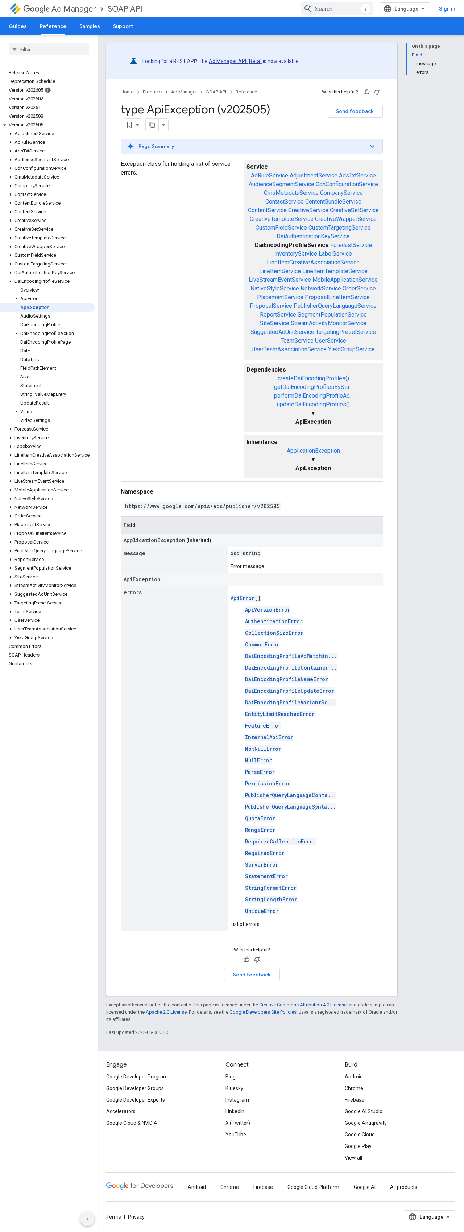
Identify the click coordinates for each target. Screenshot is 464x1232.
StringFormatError (271, 887)
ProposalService (271, 305)
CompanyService (341, 192)
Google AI (365, 1187)
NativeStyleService (274, 288)
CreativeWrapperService (346, 218)
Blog (230, 1077)
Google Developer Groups (135, 1088)
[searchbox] (49, 49)
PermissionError (267, 783)
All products (403, 1187)
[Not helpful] (377, 92)
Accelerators (121, 1111)
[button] (47, 125)
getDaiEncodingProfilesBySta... (313, 387)
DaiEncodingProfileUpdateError (289, 690)
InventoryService (295, 253)
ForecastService (351, 245)
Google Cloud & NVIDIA (131, 1123)
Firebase (354, 1100)
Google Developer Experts (135, 1100)
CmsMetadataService (291, 192)
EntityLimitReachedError (280, 714)
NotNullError (263, 748)
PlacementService (280, 297)
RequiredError (265, 853)
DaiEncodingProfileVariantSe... (290, 702)
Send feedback (355, 111)
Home (127, 92)
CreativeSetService (354, 210)
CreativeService (308, 210)
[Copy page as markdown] (152, 125)
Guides (18, 26)
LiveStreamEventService (280, 279)
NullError (258, 760)
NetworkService (321, 288)
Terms (113, 1217)
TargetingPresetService (346, 331)
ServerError (261, 864)
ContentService (267, 210)
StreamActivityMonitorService (328, 323)
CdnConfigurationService (347, 184)
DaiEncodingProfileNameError (286, 679)
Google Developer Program (137, 1077)
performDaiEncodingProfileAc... (313, 395)
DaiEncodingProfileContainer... (291, 667)
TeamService (297, 340)
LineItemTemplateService (335, 271)
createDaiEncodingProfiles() (313, 378)
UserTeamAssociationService (289, 349)
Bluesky (234, 1088)
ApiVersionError (267, 609)
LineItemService (280, 271)
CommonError (262, 644)
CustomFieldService (281, 227)
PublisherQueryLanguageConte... (290, 795)
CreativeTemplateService (282, 218)
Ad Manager (73, 9)
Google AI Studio (363, 1111)
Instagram (237, 1100)
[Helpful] (366, 92)
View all (353, 1158)
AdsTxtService (357, 175)
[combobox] (337, 8)
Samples (89, 26)
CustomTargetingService (339, 227)
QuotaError (260, 818)
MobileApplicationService (345, 279)
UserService (330, 340)
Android (354, 1077)
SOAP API (125, 9)
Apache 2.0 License (166, 1012)
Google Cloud (360, 1134)
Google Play (358, 1146)
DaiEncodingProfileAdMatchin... (291, 656)
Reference (53, 26)
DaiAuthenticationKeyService (313, 236)
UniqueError (262, 911)
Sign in (447, 9)
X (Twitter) (237, 1123)
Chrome (354, 1088)
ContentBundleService (333, 201)
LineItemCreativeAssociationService (313, 262)
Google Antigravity (366, 1123)
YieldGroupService (351, 349)
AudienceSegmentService (281, 184)
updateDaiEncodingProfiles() (313, 404)
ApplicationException (313, 450)
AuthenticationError (274, 621)
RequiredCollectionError (280, 841)
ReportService (278, 314)
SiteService (274, 323)
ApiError (242, 598)
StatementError (266, 876)
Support (123, 26)
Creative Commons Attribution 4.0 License (303, 1004)
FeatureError (263, 725)
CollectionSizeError (274, 632)
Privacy (136, 1217)
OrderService (359, 288)
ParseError (260, 771)
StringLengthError (271, 899)
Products (152, 92)
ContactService (284, 201)
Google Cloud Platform (313, 1187)
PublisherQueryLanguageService (335, 305)
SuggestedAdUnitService (282, 331)
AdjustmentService (313, 175)
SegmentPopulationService (332, 314)
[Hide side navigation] (87, 1219)
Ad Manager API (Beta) (235, 61)
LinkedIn (234, 1111)
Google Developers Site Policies (263, 1012)
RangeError (260, 829)
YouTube (235, 1134)
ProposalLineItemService (337, 297)
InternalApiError (269, 737)
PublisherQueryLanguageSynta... (290, 806)
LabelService (335, 253)
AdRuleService (269, 175)
